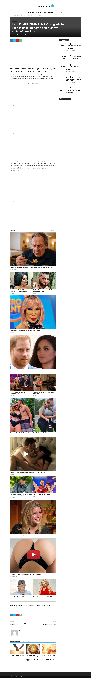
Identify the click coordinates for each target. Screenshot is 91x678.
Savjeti (62, 12)
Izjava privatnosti (13, 0)
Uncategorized (16, 15)
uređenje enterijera (20, 606)
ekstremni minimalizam (18, 605)
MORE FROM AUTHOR (25, 641)
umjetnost (43, 605)
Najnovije (38, 12)
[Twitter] (14, 40)
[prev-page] (11, 665)
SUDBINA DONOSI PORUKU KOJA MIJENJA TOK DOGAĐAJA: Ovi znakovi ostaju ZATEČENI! (70, 90)
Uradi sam (50, 12)
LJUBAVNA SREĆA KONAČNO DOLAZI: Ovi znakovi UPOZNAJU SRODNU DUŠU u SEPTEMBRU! (70, 47)
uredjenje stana (35, 606)
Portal (67, 50)
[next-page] (13, 665)
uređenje (48, 605)
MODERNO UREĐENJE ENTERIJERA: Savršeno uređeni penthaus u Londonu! (46, 624)
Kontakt (18, 0)
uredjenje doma (28, 606)
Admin (14, 34)
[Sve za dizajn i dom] (45, 6)
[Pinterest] (17, 40)
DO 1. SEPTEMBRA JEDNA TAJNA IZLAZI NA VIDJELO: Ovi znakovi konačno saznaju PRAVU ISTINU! (70, 79)
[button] (79, 12)
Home (11, 15)
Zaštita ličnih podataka (29, 0)
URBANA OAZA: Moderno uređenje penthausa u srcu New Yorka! (20, 624)
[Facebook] (11, 40)
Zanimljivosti (30, 12)
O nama (22, 0)
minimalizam (38, 605)
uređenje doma (13, 606)
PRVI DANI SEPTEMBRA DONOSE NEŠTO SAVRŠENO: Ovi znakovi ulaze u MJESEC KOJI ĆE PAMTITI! (70, 68)
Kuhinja (57, 12)
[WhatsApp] (20, 40)
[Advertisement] (33, 55)
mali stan (25, 605)
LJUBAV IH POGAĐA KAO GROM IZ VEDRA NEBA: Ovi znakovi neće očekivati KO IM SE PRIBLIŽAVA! (17, 657)
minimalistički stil (31, 605)
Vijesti (44, 12)
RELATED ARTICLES (15, 641)
